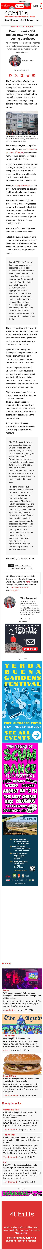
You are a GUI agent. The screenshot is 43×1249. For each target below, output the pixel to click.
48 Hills (7, 1050)
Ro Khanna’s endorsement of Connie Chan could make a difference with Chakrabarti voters (21, 1140)
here (28, 582)
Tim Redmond (29, 61)
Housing (29, 26)
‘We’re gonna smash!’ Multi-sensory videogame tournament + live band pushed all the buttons (22, 995)
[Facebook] (21, 618)
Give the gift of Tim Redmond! (16, 1038)
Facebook (16, 587)
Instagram (14, 590)
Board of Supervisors (22, 565)
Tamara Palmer (10, 1095)
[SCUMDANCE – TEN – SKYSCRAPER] (20, 814)
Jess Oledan (9, 1010)
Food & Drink (9, 1076)
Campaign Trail (11, 1110)
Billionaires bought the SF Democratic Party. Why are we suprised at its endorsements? (20, 1115)
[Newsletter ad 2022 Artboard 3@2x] (23, 652)
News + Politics (17, 26)
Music (6, 990)
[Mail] (25, 618)
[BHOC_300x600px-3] (20, 885)
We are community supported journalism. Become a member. (21, 1239)
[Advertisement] (20, 922)
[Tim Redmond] (15, 61)
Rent (30, 568)
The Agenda (9, 1036)
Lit (4, 1162)
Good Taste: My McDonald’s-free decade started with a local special (21, 1079)
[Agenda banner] (21, 6)
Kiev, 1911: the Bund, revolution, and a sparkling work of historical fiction (20, 1166)
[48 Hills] (22, 14)
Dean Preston (14, 568)
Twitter (25, 587)
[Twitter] (30, 618)
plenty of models (22, 185)
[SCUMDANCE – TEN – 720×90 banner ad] (22, 1195)
